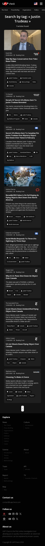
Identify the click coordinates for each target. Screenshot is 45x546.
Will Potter (9, 127)
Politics (36, 10)
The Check (5, 10)
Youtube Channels (31, 478)
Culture (6, 441)
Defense (6, 436)
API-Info (27, 469)
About (27, 453)
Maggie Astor (10, 270)
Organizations (27, 10)
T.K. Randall (9, 94)
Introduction (29, 425)
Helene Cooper (10, 338)
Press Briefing (15, 10)
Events (27, 428)
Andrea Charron (10, 189)
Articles (6, 458)
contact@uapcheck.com (11, 502)
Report (6, 478)
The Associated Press (12, 303)
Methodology (8, 461)
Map (5, 490)
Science (6, 438)
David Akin (9, 53)
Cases (6, 444)
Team (5, 469)
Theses (6, 455)
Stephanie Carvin (11, 371)
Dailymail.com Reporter (13, 233)
